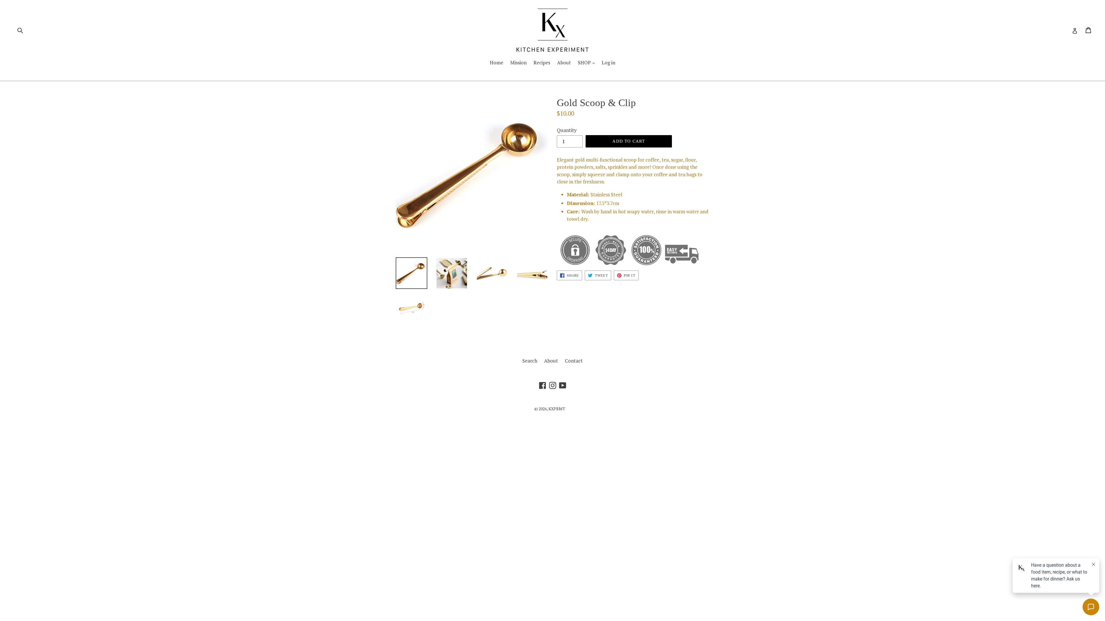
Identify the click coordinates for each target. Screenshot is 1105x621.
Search (529, 360)
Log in (608, 62)
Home (496, 62)
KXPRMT (556, 408)
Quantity (567, 130)
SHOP (585, 62)
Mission (518, 62)
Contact (574, 360)
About (564, 62)
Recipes (542, 62)
